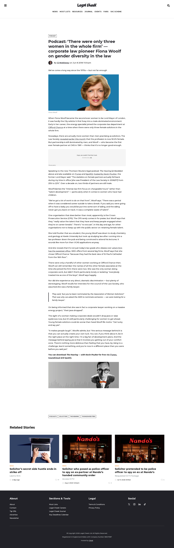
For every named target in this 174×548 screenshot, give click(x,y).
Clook (91, 540)
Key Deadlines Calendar (59, 515)
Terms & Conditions (97, 504)
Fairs (106, 11)
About (12, 504)
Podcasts (53, 416)
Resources (77, 11)
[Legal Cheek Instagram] (134, 504)
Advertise (14, 515)
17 (58, 480)
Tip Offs (13, 511)
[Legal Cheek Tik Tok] (145, 504)
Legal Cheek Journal (57, 511)
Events (98, 11)
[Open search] (168, 5)
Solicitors (63, 416)
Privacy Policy (94, 508)
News (55, 11)
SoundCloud (54, 358)
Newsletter (14, 518)
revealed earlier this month (73, 139)
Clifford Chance (55, 127)
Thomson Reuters (88, 416)
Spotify (89, 174)
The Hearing (74, 416)
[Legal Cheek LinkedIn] (140, 504)
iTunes (78, 174)
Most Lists (65, 11)
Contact (13, 508)
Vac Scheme (116, 11)
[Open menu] (5, 5)
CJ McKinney (63, 63)
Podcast (52, 36)
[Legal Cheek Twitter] (129, 504)
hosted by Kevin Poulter (105, 174)
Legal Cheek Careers (57, 508)
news (12, 466)
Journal (89, 11)
